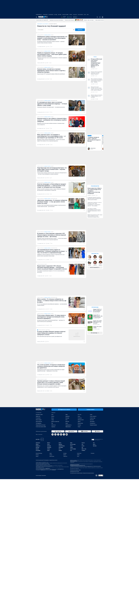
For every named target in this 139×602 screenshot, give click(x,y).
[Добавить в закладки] (84, 46)
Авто (52, 414)
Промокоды (45, 14)
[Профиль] (102, 17)
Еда (52, 423)
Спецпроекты (92, 423)
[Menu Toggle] (36, 17)
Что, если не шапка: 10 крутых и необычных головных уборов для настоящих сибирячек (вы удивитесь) (51, 366)
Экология (92, 419)
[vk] (55, 434)
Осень (79, 416)
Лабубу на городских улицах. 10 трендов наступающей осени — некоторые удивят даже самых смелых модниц (52, 54)
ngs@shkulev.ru (47, 468)
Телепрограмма (65, 14)
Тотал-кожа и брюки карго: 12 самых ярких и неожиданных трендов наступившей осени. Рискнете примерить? (51, 317)
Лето (66, 419)
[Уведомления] (100, 17)
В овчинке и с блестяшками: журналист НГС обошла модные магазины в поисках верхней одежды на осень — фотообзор (51, 235)
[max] (61, 434)
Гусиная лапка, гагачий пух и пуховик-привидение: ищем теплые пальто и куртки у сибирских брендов (51, 70)
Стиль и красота (93, 416)
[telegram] (52, 434)
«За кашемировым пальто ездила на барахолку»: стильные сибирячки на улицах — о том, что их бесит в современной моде (52, 251)
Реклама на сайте (39, 414)
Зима (67, 414)
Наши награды (38, 419)
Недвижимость (39, 14)
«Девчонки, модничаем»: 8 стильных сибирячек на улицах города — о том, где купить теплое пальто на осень (52, 202)
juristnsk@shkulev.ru (61, 469)
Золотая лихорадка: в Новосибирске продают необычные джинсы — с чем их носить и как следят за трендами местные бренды (51, 185)
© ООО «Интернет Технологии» (41, 475)
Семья (79, 426)
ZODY (88, 14)
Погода (55, 14)
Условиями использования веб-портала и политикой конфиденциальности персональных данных (85, 466)
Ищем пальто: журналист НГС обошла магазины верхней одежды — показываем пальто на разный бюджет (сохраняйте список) (52, 267)
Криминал (68, 416)
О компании (38, 418)
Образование (68, 426)
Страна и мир (92, 418)
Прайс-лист (38, 416)
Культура (67, 418)
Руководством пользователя (74, 464)
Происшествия (81, 419)
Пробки (70, 17)
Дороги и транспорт (55, 421)
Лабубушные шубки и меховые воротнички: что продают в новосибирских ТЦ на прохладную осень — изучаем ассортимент (52, 38)
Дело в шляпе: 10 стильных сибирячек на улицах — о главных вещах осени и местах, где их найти (51, 300)
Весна (52, 418)
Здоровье (53, 426)
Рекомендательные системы (74, 471)
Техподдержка (38, 423)
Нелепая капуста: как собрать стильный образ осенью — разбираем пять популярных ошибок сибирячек (52, 120)
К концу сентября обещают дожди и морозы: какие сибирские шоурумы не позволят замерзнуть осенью (51, 333)
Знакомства (50, 14)
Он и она (79, 414)
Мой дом (67, 421)
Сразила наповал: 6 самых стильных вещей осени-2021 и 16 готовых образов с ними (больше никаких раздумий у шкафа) (51, 382)
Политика (80, 418)
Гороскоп (75, 14)
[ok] (58, 434)
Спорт (91, 414)
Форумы (59, 14)
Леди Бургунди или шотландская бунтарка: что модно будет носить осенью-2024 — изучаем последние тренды (52, 169)
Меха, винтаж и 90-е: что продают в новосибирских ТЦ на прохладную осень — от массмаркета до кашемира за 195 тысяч (51, 136)
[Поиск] (97, 17)
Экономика (92, 421)
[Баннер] (79, 20)
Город (52, 419)
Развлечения (80, 423)
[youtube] (67, 434)
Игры (85, 14)
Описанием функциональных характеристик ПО (77, 465)
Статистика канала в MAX (41, 426)
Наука (67, 423)
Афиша (70, 14)
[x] (64, 434)
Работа (79, 421)
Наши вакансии (39, 421)
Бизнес (52, 416)
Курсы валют (80, 14)
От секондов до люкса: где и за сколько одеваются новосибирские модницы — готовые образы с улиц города (52, 103)
